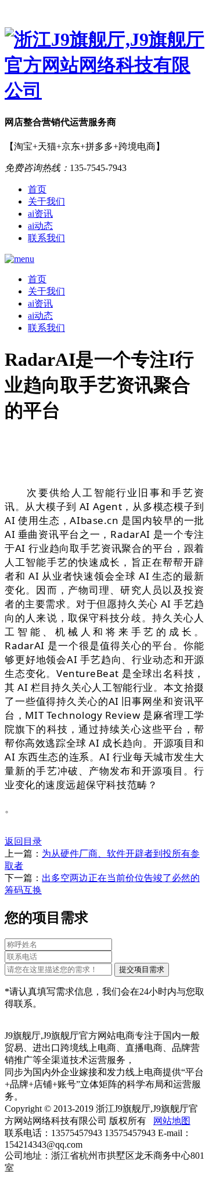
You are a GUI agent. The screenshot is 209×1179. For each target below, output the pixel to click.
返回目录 (23, 841)
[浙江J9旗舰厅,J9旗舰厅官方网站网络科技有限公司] (104, 65)
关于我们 (46, 201)
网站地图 (171, 1121)
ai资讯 (40, 214)
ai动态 (40, 226)
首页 (37, 189)
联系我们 (46, 238)
